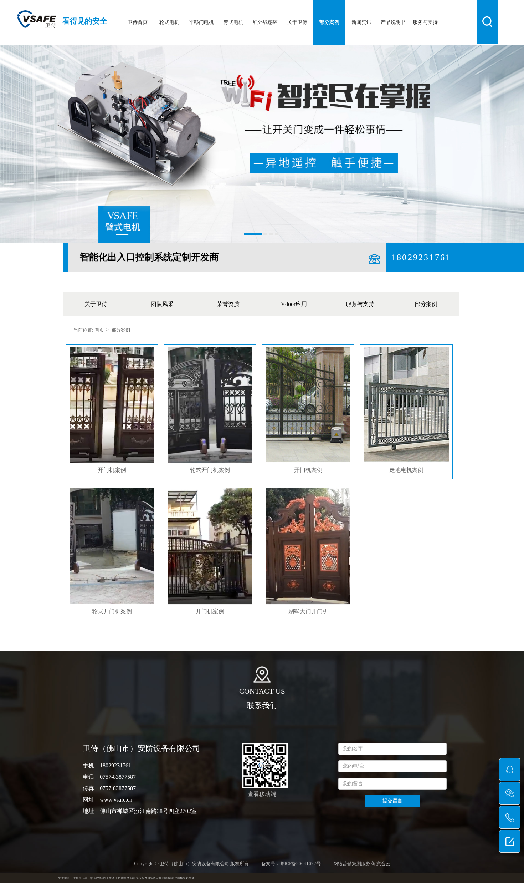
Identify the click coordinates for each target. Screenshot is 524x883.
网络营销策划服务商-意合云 (361, 863)
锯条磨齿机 (128, 878)
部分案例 (329, 22)
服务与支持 (425, 22)
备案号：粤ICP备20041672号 (291, 863)
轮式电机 (169, 22)
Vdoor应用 (294, 304)
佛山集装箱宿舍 (184, 878)
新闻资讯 (361, 22)
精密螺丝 (168, 878)
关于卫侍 (297, 22)
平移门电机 (201, 22)
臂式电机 (233, 22)
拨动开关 (114, 878)
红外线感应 (265, 22)
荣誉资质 (228, 304)
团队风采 (162, 304)
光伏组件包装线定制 (148, 878)
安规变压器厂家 (83, 878)
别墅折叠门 (101, 878)
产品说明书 (393, 22)
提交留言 (392, 800)
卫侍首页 (138, 22)
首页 (99, 330)
